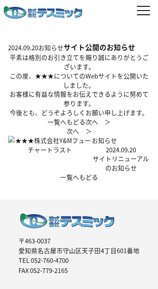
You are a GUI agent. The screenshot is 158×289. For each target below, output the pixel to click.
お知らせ (51, 47)
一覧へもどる (79, 177)
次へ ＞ (98, 121)
